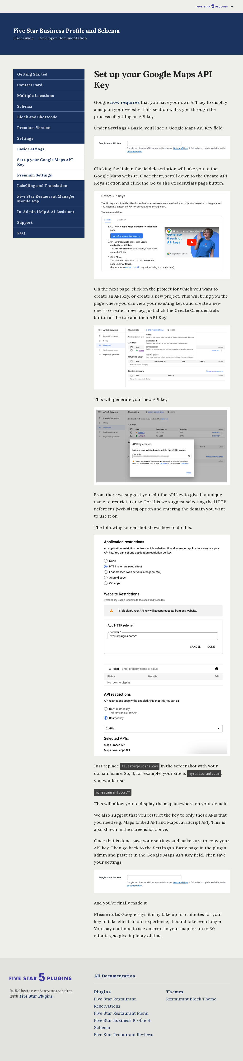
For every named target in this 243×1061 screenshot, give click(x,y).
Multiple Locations (35, 95)
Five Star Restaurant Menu (121, 1013)
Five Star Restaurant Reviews (123, 1034)
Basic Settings (30, 149)
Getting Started (32, 74)
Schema (24, 106)
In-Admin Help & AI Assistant (45, 211)
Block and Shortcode (37, 116)
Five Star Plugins (36, 996)
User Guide (23, 38)
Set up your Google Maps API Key (45, 162)
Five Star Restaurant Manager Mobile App (46, 198)
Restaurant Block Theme (191, 999)
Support (25, 222)
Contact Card (29, 84)
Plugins (102, 991)
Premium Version (34, 127)
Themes (174, 991)
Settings (25, 138)
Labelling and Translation (42, 185)
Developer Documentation (62, 38)
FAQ (21, 233)
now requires (125, 102)
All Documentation (115, 976)
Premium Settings (34, 175)
